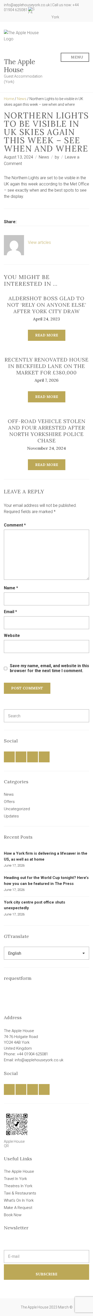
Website (12, 635)
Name (11, 587)
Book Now (12, 1215)
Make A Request (18, 1207)
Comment (15, 525)
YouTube (43, 17)
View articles (40, 242)
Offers (9, 801)
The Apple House (19, 65)
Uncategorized (17, 809)
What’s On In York (19, 1200)
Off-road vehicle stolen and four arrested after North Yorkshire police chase (47, 431)
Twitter (32, 17)
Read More (46, 335)
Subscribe (46, 1274)
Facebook (26, 17)
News (21, 99)
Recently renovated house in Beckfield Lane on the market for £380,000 (47, 366)
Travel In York (15, 1178)
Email (10, 611)
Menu (77, 57)
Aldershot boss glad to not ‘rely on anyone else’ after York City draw (46, 304)
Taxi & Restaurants (20, 1193)
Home (9, 99)
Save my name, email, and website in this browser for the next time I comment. (49, 668)
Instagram (38, 17)
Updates (11, 816)
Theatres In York (18, 1186)
